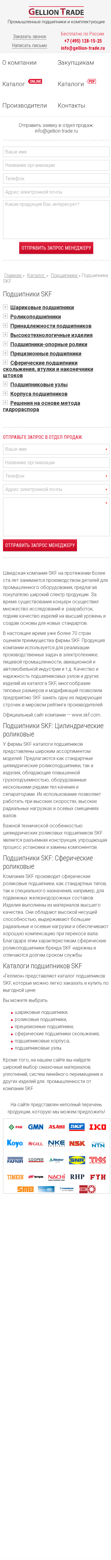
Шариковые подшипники (42, 307)
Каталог (14, 84)
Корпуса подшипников (38, 394)
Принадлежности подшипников (50, 326)
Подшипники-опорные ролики (48, 344)
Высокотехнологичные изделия (51, 335)
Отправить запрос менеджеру (56, 248)
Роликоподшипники (35, 316)
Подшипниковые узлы (39, 384)
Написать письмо (29, 45)
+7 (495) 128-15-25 (83, 41)
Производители (24, 105)
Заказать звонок (29, 36)
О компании (19, 62)
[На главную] (56, 16)
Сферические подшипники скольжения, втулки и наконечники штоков (48, 369)
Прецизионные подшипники (45, 353)
